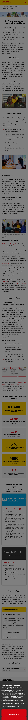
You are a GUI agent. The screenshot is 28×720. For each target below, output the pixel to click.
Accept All (14, 718)
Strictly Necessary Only (14, 714)
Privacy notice (8, 708)
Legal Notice (14, 708)
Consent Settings (14, 711)
